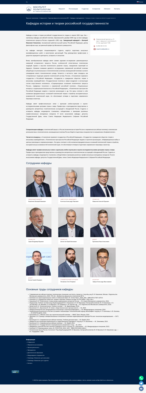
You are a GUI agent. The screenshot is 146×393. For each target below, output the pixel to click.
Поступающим (73, 9)
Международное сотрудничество (36, 355)
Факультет (62, 9)
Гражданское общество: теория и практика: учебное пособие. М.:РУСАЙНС (62, 299)
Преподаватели (31, 350)
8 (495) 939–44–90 (101, 46)
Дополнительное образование (35, 352)
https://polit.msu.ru (101, 380)
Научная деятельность (33, 347)
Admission (107, 9)
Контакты (117, 9)
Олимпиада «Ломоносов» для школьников (38, 358)
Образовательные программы (35, 344)
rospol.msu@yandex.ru (102, 49)
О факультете (31, 342)
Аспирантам (96, 9)
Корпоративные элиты (45, 328)
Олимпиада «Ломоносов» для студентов (38, 360)
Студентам (85, 9)
